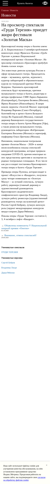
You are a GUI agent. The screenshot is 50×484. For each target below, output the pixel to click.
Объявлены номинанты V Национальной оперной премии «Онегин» (24, 227)
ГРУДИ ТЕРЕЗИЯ (9, 252)
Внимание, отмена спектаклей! (20, 235)
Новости (14, 10)
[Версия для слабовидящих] (45, 3)
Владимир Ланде (9, 268)
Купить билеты (25, 3)
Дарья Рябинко (8, 273)
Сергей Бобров (8, 263)
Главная (5, 10)
